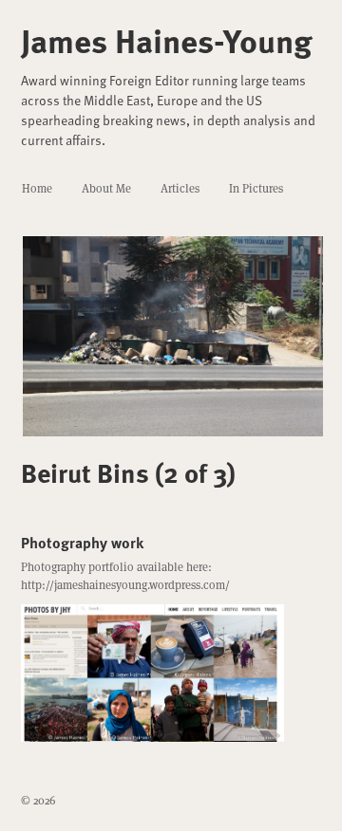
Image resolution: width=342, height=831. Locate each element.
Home (37, 188)
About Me (106, 188)
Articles (180, 188)
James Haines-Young (167, 40)
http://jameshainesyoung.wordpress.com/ (125, 585)
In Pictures (256, 188)
